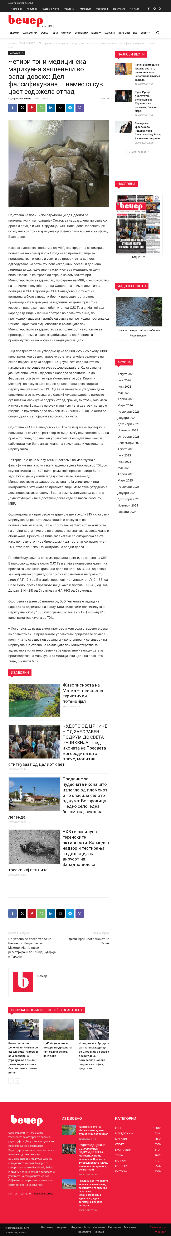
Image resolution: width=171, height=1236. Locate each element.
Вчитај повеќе (137, 152)
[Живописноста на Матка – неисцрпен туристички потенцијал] (69, 1130)
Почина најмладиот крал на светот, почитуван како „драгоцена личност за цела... (147, 72)
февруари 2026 (129, 411)
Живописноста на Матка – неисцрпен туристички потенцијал (93, 1130)
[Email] (60, 108)
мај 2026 (124, 393)
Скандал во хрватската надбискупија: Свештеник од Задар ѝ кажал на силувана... (148, 131)
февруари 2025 (129, 487)
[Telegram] (70, 108)
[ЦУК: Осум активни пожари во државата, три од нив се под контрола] (58, 1029)
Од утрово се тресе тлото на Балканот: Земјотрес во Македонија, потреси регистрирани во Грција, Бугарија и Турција (32, 947)
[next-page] (17, 1081)
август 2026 (126, 374)
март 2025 (125, 480)
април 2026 (126, 399)
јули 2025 (124, 455)
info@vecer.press (42, 1193)
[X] (160, 8)
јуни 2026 (124, 386)
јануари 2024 (127, 512)
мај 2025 (124, 468)
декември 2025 (129, 424)
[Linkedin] (51, 108)
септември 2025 (129, 443)
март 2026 (125, 405)
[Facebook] (148, 8)
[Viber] (79, 108)
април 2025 (126, 474)
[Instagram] (154, 8)
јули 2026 (124, 380)
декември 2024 (129, 499)
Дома (11, 43)
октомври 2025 (129, 436)
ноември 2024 (128, 505)
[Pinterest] (32, 108)
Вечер (27, 98)
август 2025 (126, 449)
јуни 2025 (124, 462)
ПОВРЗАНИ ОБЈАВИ (27, 1010)
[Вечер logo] (36, 21)
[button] (158, 33)
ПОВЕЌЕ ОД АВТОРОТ (65, 1010)
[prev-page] (11, 1081)
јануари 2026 (127, 418)
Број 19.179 (139, 257)
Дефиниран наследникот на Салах (89, 941)
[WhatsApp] (41, 108)
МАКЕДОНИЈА (27, 43)
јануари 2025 (127, 493)
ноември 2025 (128, 430)
